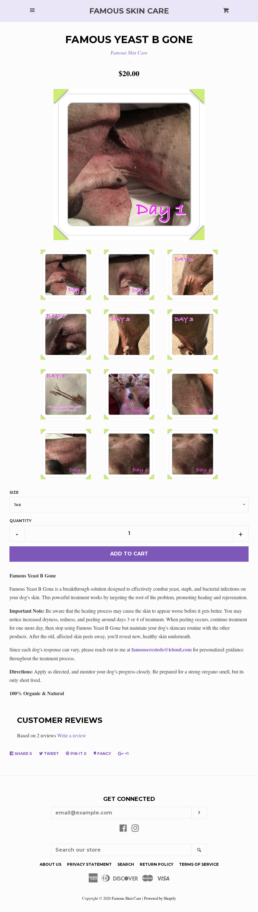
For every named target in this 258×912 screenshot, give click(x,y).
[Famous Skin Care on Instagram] (135, 829)
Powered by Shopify (160, 898)
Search (125, 864)
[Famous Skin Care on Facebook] (123, 829)
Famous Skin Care (129, 11)
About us (50, 864)
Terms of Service (199, 864)
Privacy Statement (89, 864)
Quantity (20, 520)
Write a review (71, 735)
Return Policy (156, 864)
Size (14, 492)
